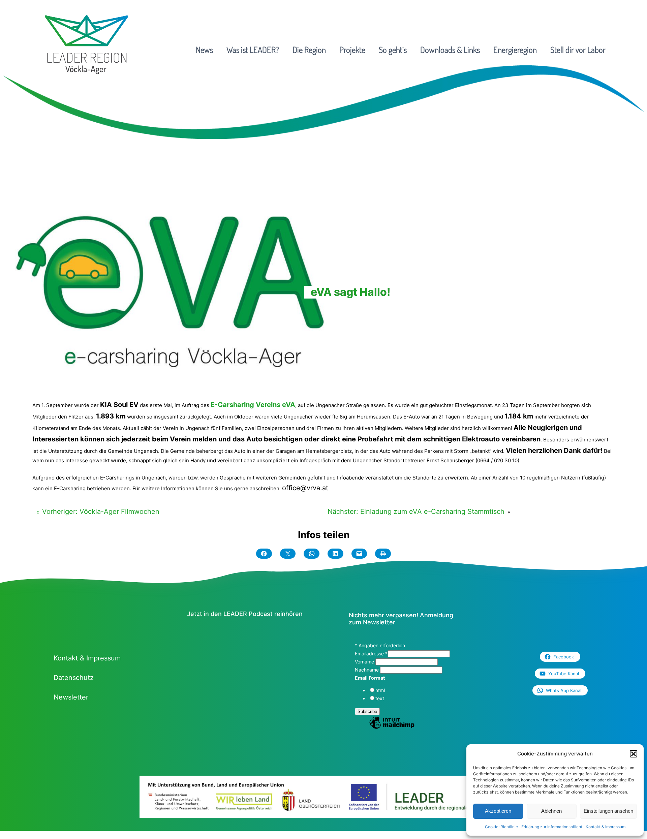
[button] (633, 753)
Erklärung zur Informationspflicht (551, 826)
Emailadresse (371, 653)
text (379, 698)
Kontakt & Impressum (605, 826)
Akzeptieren (498, 811)
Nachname (367, 670)
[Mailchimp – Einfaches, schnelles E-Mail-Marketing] (392, 728)
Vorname (365, 661)
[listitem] (174, 802)
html (380, 690)
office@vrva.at (305, 488)
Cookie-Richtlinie (501, 826)
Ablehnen (551, 811)
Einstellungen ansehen (608, 811)
